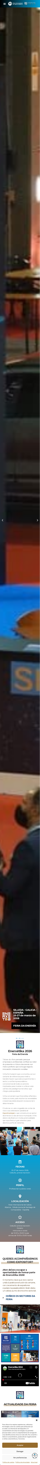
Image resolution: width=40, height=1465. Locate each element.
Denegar (20, 1451)
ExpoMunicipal (8, 1113)
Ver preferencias (20, 1458)
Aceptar (20, 1445)
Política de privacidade (22, 1462)
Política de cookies (8, 1462)
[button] (37, 1420)
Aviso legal (34, 1462)
